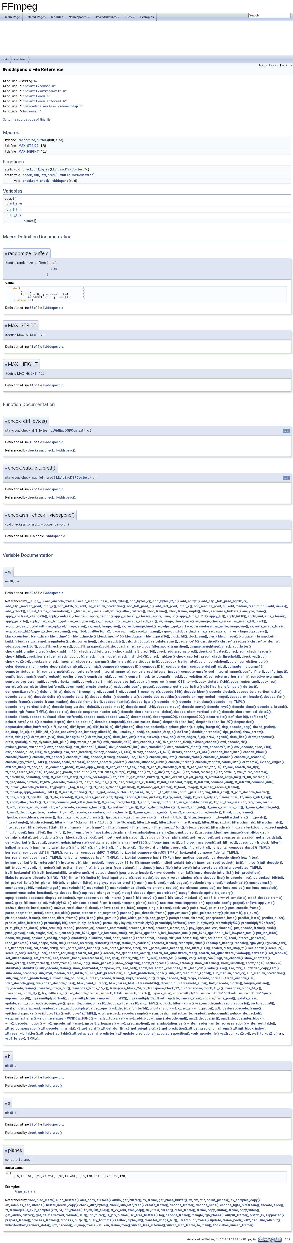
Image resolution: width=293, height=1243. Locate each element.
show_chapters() (257, 958)
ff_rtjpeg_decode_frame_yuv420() (135, 797)
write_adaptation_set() (168, 1023)
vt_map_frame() (86, 1225)
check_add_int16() (63, 651)
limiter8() (93, 877)
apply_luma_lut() (165, 616)
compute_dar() (177, 666)
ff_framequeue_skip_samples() (29, 1210)
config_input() (276, 671)
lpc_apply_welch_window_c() (176, 877)
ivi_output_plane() (104, 872)
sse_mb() (235, 968)
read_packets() (17, 943)
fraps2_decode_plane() (111, 832)
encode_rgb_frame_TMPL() (26, 762)
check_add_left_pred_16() (135, 651)
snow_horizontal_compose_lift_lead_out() (104, 968)
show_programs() (155, 963)
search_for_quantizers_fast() (174, 953)
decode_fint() (274, 697)
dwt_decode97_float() (90, 747)
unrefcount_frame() (194, 1220)
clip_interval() (120, 661)
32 (31, 308)
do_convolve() (66, 732)
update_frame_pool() (219, 998)
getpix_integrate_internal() (111, 842)
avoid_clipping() (148, 631)
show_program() (127, 963)
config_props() (74, 676)
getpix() (54, 842)
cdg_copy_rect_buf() (21, 646)
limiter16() (77, 877)
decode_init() (167, 702)
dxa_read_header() (77, 752)
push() (271, 928)
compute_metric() (55, 671)
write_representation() (228, 1023)
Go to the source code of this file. (27, 119)
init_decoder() (271, 862)
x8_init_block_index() (249, 1028)
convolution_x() (195, 676)
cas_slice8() (209, 641)
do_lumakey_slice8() (128, 732)
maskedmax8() (260, 882)
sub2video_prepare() (21, 973)
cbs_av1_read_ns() (234, 641)
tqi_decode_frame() (20, 988)
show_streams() (206, 963)
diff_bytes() (59, 727)
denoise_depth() (52, 722)
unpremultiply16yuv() (255, 993)
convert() (120, 676)
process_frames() (45, 1220)
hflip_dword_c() (149, 847)
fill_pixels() (257, 817)
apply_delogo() (101, 616)
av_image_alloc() (109, 621)
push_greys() (15, 933)
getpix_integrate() (75, 842)
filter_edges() (16, 827)
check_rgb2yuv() (162, 656)
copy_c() (143, 681)
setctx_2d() (129, 958)
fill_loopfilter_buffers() (230, 817)
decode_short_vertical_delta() (197, 712)
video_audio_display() (73, 1008)
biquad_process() (253, 631)
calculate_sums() (164, 641)
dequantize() (244, 722)
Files (128, 17)
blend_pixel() (135, 636)
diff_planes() (125, 727)
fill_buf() (179, 817)
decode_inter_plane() (195, 702)
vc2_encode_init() (208, 1003)
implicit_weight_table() (178, 862)
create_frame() (156, 1205)
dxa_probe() (53, 752)
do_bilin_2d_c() (42, 732)
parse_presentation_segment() (95, 913)
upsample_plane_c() (81, 1003)
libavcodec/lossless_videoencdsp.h (51, 106)
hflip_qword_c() (174, 847)
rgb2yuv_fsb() (275, 943)
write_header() (198, 1023)
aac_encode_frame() (61, 601)
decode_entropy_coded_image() (203, 697)
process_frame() (141, 928)
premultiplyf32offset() (258, 923)
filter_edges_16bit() (43, 827)
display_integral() (206, 727)
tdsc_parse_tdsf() (123, 983)
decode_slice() (16, 717)
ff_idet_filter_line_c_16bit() (134, 782)
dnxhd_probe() (264, 727)
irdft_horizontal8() (51, 872)
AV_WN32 (34, 297)
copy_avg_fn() (124, 681)
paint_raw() (198, 908)
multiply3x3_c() (60, 903)
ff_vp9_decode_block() (157, 807)
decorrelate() (216, 717)
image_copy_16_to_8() (122, 862)
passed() (127, 913)
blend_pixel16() (157, 636)
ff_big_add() (136, 772)
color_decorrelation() (22, 666)
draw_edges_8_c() (191, 737)
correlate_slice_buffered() (43, 686)
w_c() (102, 1013)
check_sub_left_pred (39, 175)
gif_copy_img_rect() (163, 842)
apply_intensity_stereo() (133, 616)
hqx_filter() (249, 857)
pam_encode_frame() (244, 908)
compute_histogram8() (23, 671)
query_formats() (101, 1220)
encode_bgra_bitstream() (239, 1205)
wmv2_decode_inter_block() (242, 1018)
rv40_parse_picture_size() (121, 948)
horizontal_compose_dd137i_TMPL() (33, 852)
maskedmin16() (74, 888)
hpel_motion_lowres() (191, 857)
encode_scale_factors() (67, 762)
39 (31, 593)
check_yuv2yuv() (17, 661)
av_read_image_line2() (139, 626)
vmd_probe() (203, 1008)
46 (31, 442)
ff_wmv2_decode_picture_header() (32, 812)
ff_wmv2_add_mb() (190, 807)
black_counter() (17, 636)
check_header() (259, 651)
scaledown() (257, 948)
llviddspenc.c (53, 308)
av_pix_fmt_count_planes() (208, 1200)
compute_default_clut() (208, 666)
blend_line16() (61, 636)
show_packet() (102, 963)
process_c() (85, 928)
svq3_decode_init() (140, 978)
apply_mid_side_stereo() (266, 616)
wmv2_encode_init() (58, 1023)
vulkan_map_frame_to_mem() (188, 1225)
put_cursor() (64, 933)
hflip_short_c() (198, 847)
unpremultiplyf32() (113, 998)
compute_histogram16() (246, 666)
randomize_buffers (33, 140)
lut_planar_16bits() (49, 882)
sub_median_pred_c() (229, 973)
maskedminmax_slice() (127, 888)
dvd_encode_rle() (233, 742)
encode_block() (255, 752)
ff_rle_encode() (61, 797)
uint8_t (12, 204)
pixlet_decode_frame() (22, 918)
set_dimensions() (18, 958)
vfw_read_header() (40, 1008)
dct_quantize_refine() (22, 691)
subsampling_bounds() (67, 978)
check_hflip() (15, 656)
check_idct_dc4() (71, 656)
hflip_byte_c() (124, 847)
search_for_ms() (61, 953)
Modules (57, 17)
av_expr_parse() (82, 621)
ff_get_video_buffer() (21, 782)
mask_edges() (177, 882)
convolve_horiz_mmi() (62, 681)
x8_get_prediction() (172, 1028)
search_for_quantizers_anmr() (126, 953)
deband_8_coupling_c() (142, 691)
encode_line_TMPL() (132, 757)
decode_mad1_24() (140, 707)
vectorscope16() (236, 1003)
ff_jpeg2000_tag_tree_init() (71, 787)
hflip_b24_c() (82, 847)
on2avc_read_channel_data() (76, 908)
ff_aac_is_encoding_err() (165, 767)
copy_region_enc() (245, 681)
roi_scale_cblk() (46, 948)
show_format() (38, 963)
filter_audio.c (24, 1192)
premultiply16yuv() (117, 923)
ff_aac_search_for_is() (204, 767)
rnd (62, 297)
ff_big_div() (156, 772)
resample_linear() (219, 943)
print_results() (51, 928)
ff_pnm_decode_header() (250, 792)
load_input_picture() (117, 877)
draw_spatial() (16, 742)
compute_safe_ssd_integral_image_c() (100, 671)
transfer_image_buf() (53, 988)
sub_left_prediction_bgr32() (145, 973)
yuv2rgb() (227, 1033)
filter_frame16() (94, 827)
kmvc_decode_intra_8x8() (214, 872)
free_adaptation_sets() (148, 832)
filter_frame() (70, 827)
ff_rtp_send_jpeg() (177, 797)
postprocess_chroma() (186, 918)
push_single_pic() (40, 933)
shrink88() (30, 968)
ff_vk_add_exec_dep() (127, 1210)
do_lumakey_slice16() (94, 732)
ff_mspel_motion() (73, 792)
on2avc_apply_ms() (260, 903)
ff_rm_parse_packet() (91, 797)
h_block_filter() (269, 842)
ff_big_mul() (175, 772)
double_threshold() (207, 732)
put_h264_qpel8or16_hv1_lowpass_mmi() (159, 933)
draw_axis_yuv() (43, 737)
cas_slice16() (189, 641)
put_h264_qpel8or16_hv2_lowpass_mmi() (223, 933)
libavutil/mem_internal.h (43, 101)
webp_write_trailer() (20, 1018)
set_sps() (112, 958)
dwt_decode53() (59, 747)
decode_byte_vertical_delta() (259, 691)
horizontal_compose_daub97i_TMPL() (241, 847)
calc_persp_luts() (111, 641)
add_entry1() (190, 601)
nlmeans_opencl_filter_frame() (96, 903)
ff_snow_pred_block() (118, 802)
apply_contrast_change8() (69, 616)
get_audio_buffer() (19, 1215)
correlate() (13, 686)
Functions (274, 65)
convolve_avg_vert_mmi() (24, 681)
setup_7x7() (187, 958)
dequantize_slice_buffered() (27, 727)
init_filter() (97, 1215)
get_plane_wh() (176, 837)
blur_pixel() (247, 636)
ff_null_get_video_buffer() (108, 792)
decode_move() (194, 707)
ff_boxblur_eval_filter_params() (243, 772)
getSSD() (140, 842)
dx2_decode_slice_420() (23, 752)
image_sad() (149, 862)
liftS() (63, 877)
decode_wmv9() (118, 717)
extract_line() (15, 767)
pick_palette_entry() (207, 913)
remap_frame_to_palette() (130, 943)
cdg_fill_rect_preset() (55, 646)
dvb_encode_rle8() (177, 742)
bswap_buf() (266, 636)
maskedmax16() (236, 882)
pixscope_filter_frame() (59, 918)
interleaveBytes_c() (208, 867)
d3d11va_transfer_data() (222, 686)
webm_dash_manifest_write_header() (177, 1013)
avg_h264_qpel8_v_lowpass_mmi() (44, 631)
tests (5, 59)
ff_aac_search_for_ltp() (241, 767)
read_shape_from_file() (48, 943)
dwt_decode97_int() (124, 747)
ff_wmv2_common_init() (224, 807)
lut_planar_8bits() (78, 882)
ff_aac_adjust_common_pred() (50, 767)
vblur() (189, 1003)
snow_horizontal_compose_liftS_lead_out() (172, 968)
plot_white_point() (134, 918)
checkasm (20, 59)
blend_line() (40, 636)
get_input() (106, 837)
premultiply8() (143, 923)
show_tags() (255, 963)
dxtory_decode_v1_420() (152, 752)
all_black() (79, 611)
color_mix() (92, 666)
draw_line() (238, 737)
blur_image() (227, 636)
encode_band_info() (226, 752)
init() (239, 862)
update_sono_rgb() (20, 1003)
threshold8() (170, 983)
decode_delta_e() (47, 697)
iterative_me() (78, 872)
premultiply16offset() (85, 923)
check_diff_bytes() (212, 651)
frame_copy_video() (244, 1210)
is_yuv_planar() (118, 1215)
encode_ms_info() (163, 757)
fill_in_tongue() (199, 817)
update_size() (247, 998)
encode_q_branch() (218, 757)
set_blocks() (278, 953)
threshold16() (148, 983)
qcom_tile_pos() (17, 938)
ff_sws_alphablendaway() (193, 802)
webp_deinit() (218, 1013)
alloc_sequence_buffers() (221, 611)
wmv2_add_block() (140, 1018)
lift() (53, 877)
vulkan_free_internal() (148, 1225)
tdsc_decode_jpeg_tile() (24, 983)
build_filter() (14, 641)
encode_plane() (190, 757)
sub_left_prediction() (106, 973)
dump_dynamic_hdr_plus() (49, 742)
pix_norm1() (233, 913)
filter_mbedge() (197, 827)
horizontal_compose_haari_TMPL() (147, 857)
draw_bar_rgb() (99, 737)
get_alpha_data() (18, 837)
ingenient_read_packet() (216, 862)
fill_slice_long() (41, 822)
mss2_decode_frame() (265, 898)
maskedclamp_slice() (206, 882)
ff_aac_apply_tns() (90, 767)
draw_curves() (148, 737)
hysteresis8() (71, 862)
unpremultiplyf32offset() (148, 998)
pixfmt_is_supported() (267, 1215)
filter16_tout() (101, 822)
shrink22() (274, 963)
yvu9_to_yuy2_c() (265, 1033)
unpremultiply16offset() (219, 993)
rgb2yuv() (257, 943)
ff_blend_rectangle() (202, 772)
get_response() (201, 837)
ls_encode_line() (238, 877)
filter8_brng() (147, 822)
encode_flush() (77, 757)
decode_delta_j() (75, 697)
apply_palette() (16, 621)
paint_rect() (218, 908)
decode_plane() (244, 707)
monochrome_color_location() (28, 893)
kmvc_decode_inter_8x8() (173, 872)
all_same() (96, 611)
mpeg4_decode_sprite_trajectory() (206, 893)
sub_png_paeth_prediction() (26, 978)
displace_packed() (150, 727)
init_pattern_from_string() (114, 867)
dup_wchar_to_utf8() (86, 742)
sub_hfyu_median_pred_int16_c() (63, 973)
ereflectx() (250, 762)
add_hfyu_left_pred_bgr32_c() (224, 601)
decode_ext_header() (246, 697)
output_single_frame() (154, 908)
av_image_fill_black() (250, 621)
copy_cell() (159, 681)
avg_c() (10, 631)
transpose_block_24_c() (128, 988)
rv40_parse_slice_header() (163, 948)
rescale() (241, 943)
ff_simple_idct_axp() (255, 797)
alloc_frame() (156, 611)
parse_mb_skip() (57, 913)
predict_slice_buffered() (24, 923)
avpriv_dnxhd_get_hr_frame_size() (188, 631)
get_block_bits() (45, 837)
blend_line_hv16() (110, 636)
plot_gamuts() (108, 918)
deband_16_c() (51, 691)
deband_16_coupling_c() (82, 691)
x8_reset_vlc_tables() (21, 1033)
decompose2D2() (192, 717)
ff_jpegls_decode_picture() (114, 787)
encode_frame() (103, 757)
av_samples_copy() (245, 1200)
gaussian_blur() (210, 832)
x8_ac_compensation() (22, 1028)
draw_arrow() (253, 732)
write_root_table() (261, 1023)
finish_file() (36, 832)
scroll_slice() (37, 953)
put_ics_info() (266, 933)
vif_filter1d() (138, 1008)
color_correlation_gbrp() (249, 661)
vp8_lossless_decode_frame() (238, 1008)
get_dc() (89, 837)
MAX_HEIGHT (29, 151)
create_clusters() (99, 686)
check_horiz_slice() (42, 656)
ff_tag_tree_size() (228, 802)
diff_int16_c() (103, 727)
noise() (153, 903)
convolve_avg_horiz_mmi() (229, 676)
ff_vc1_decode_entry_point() (27, 807)
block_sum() (197, 636)
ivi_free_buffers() (144, 1215)
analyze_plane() (254, 611)
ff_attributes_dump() (109, 772)
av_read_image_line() (104, 626)
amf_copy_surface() (95, 1200)
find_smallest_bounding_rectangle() (259, 827)
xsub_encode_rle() (205, 1033)
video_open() (101, 1008)
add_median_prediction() (247, 606)
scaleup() (275, 948)
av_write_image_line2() (267, 626)
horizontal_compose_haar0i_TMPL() (33, 857)
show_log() (81, 963)
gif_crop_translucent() (198, 842)
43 (31, 346)
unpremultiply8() (17, 998)
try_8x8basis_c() (54, 993)
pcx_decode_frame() (151, 913)
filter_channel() (243, 822)
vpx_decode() (62, 1225)
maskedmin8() (98, 888)
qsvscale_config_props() (51, 938)
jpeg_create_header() (135, 872)
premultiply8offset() (170, 923)
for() (61, 832)
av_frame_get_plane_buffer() (165, 1200)
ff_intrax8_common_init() (254, 782)
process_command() (111, 928)
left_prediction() (247, 872)
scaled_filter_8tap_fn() (229, 948)
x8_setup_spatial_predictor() (94, 1033)
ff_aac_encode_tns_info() (125, 767)
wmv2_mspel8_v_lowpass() (95, 1023)
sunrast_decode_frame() (105, 978)
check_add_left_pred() (96, 651)
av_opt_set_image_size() (67, 626)
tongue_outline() (256, 983)
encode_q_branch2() (250, 757)
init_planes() (145, 867)
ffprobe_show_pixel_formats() (80, 817)
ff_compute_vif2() (64, 777)
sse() (223, 968)
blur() (213, 636)
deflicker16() (238, 717)
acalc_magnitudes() (93, 601)
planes (29, 221)
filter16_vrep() (124, 822)
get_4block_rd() (256, 832)
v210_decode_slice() (114, 1003)
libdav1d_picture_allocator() (27, 877)
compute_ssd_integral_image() (156, 671)
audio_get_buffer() (126, 1200)
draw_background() (72, 737)
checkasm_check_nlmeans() (53, 661)
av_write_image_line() (231, 626)
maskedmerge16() (19, 888)
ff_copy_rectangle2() (95, 777)
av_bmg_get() (58, 621)
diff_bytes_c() (80, 727)
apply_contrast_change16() (26, 616)
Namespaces (78, 17)
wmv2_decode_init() (204, 1018)
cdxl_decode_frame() (119, 646)
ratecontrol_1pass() (151, 938)
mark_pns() (156, 882)
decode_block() (196, 691)
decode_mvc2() (219, 707)
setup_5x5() (168, 958)
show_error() (15, 963)
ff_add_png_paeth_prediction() (68, 772)
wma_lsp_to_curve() (109, 1018)
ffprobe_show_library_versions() (30, 817)
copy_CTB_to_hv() (183, 681)
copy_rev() (268, 681)
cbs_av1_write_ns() (264, 641)
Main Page (12, 17)
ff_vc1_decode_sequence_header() (78, 807)
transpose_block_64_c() (242, 988)
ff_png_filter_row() (214, 792)
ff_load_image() (186, 787)
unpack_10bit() (112, 993)
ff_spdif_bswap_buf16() (154, 802)
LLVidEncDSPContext (67, 169)
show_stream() (181, 963)
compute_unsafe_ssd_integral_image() (211, 671)
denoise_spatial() (80, 722)
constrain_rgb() (99, 676)
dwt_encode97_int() (217, 747)
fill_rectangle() (16, 822)
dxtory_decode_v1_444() (191, 752)
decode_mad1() (112, 707)
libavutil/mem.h (35, 96)
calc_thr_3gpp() (137, 641)
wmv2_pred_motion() (133, 1023)
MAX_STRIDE (28, 146)
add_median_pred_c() (210, 606)
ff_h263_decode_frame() (59, 782)
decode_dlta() (128, 697)
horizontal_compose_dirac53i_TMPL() (149, 852)
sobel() (212, 968)
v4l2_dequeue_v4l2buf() (262, 1220)
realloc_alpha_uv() (129, 1220)
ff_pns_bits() (15, 797)
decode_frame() (17, 702)
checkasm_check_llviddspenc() (51, 450)
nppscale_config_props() (225, 903)
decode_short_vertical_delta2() (246, 712)
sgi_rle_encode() (230, 958)
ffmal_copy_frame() (238, 812)
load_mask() (143, 877)
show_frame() (61, 963)
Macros (263, 65)
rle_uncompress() (18, 948)
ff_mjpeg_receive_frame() (219, 787)
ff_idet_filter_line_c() (95, 782)
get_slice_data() (268, 837)
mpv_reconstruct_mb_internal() (100, 898)
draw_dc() (168, 737)
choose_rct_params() (92, 661)
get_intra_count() (129, 837)
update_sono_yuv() (50, 1003)
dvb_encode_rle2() (117, 742)
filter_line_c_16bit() (169, 827)
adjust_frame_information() (48, 611)
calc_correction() (82, 641)
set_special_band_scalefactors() (78, 958)
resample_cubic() (192, 943)
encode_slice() (271, 1205)
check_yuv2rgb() (254, 656)
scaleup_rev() (15, 953)
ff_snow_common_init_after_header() (71, 802)
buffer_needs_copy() (62, 1205)
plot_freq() (87, 918)
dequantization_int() (179, 722)
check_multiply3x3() (133, 656)
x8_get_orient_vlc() (140, 1028)
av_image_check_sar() (140, 621)
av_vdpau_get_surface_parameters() (185, 626)
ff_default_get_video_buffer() (136, 777)
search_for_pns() (89, 953)
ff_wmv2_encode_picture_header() (194, 812)
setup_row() (206, 958)
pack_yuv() (181, 908)
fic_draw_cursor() (159, 1210)
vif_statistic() (160, 1008)
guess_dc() (247, 842)
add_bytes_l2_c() (166, 601)
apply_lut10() (236, 616)
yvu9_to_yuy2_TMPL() (21, 1038)
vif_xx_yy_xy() (182, 1008)
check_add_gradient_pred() (26, 651)
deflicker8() (259, 717)
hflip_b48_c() (103, 847)
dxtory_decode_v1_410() (112, 752)
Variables (287, 65)
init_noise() (46, 867)
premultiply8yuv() (201, 923)
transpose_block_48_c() (204, 988)
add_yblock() (15, 611)
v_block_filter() (171, 1003)
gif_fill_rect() (227, 842)
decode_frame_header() (49, 702)
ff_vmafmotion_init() (122, 807)
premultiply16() (55, 923)
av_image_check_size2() (214, 621)
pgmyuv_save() (179, 913)
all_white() (113, 611)
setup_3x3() (148, 958)
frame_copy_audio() (212, 1210)
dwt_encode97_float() (184, 747)
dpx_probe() (232, 732)
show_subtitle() (232, 963)
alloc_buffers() (133, 611)
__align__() (35, 601)
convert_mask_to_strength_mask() (155, 676)
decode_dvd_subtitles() (158, 697)
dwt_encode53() (153, 747)
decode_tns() (94, 717)
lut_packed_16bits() (268, 877)
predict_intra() (249, 918)
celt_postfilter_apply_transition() (162, 646)
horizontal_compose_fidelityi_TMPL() (209, 852)
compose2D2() (153, 666)
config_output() (49, 676)
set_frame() (42, 958)
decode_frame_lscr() (86, 702)
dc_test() (250, 686)
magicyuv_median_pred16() (115, 882)
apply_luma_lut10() (193, 616)
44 (31, 385)
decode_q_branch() (272, 707)
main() (142, 882)
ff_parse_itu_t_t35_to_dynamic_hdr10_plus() (164, 792)
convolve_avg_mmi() (266, 676)
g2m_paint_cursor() (182, 832)
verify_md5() (14, 1008)
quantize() (79, 938)
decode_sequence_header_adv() (95, 712)
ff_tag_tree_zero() (257, 802)
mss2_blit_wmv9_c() (141, 898)
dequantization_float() (144, 722)
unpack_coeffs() (137, 993)
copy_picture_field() (213, 681)
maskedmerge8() (48, 888)
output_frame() (236, 1215)
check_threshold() (226, 656)
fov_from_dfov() (79, 832)
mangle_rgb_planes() (208, 1215)
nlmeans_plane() (134, 903)
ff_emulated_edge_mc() (222, 777)
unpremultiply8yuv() (83, 998)
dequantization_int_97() (214, 722)
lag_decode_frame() (174, 1215)
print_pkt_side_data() (21, 928)
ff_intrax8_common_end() (213, 782)
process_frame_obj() (172, 928)
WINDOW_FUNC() (80, 1018)
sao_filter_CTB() (197, 948)
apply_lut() (217, 616)
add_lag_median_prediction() (102, 606)
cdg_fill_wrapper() (87, 646)
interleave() (183, 867)
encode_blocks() (18, 757)
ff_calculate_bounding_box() (27, 777)
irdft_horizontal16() (20, 872)
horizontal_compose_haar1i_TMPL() (90, 857)
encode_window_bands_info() (218, 762)
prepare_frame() (17, 1220)
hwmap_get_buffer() (20, 862)
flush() (52, 832)
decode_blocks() (222, 691)
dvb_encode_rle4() (147, 742)
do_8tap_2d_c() (17, 732)
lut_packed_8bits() (19, 882)
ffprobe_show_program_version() (130, 817)
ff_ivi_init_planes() (68, 1210)
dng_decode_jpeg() (237, 727)
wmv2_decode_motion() (23, 1023)
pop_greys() (158, 918)
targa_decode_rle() (171, 978)
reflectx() (102, 943)
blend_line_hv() (84, 636)
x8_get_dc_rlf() (113, 1028)
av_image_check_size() (176, 621)
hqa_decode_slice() (225, 857)
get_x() (40, 842)
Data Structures (106, 17)
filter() (60, 822)
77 (31, 489)
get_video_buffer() (19, 842)
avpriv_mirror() (227, 631)
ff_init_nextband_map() (174, 782)
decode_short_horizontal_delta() (146, 712)
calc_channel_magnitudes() (47, 641)
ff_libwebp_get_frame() (154, 787)
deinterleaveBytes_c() (22, 722)
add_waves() (277, 606)
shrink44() (13, 968)
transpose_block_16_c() (89, 988)
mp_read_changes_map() (101, 893)
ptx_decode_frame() (249, 928)
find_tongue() (15, 832)
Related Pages (35, 17)
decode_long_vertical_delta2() (75, 707)
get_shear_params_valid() (235, 837)
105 (32, 536)
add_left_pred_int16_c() (173, 606)
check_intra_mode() (101, 656)
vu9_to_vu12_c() (50, 1013)
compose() (110, 666)
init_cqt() (252, 862)
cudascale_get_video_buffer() (179, 686)
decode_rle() (58, 712)
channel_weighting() (205, 646)
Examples (147, 17)
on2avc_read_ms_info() (118, 908)
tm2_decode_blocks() (225, 983)
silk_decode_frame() (55, 968)
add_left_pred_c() (140, 606)
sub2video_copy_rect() (261, 968)
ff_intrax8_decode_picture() (27, 787)
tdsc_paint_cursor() (92, 983)
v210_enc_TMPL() (144, 1003)
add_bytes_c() (140, 601)
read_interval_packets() (247, 938)
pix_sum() (251, 913)
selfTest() (259, 953)
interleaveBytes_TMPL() (242, 867)
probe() (69, 928)
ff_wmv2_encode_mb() (150, 812)
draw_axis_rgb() (17, 737)
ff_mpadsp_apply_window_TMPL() (31, 792)
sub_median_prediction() (266, 973)
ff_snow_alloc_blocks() (23, 802)
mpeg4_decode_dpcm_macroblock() (150, 893)
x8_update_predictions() (137, 1033)
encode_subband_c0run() (147, 762)
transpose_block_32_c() (166, 988)
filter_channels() (269, 822)
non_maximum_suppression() (182, 903)
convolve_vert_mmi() (96, 681)
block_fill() (179, 636)
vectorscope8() (262, 1003)
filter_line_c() (142, 827)
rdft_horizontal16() (183, 938)
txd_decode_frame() (84, 993)
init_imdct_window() (20, 867)
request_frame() (164, 943)
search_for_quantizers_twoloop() (224, 953)
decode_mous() (169, 707)
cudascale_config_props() (134, 686)
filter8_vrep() (190, 822)
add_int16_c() (68, 606)
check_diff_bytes (36, 169)
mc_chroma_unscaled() (198, 888)
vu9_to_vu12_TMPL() (80, 1013)
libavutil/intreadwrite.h (43, 91)
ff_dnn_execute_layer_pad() (181, 777)
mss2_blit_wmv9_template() (225, 898)
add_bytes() (119, 601)
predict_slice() (273, 918)
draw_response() (261, 737)
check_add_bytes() (236, 646)
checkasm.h (30, 111)
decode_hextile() (116, 702)
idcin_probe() (93, 862)
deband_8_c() (113, 691)
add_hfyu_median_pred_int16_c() (30, 606)
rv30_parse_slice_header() (80, 948)
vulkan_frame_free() (114, 1225)
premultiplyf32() (227, 923)
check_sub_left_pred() (193, 656)
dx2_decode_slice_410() (252, 747)
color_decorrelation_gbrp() (61, 666)
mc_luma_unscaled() (261, 888)
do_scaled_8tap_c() (161, 732)
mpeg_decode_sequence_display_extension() (40, 898)
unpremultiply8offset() (49, 998)
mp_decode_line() (67, 893)
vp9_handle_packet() (21, 1013)
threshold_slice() (194, 983)
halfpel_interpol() (18, 847)
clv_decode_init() (146, 661)
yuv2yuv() (243, 1033)
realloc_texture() (80, 943)
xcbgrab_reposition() (173, 1033)
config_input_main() (20, 676)
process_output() (73, 1220)
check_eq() (237, 651)
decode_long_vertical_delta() (28, 707)
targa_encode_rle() (240, 978)
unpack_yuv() (161, 993)
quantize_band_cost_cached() (111, 938)
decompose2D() (165, 717)
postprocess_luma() (221, 918)
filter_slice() (220, 827)
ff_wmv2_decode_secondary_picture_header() (95, 812)
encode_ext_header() (48, 757)
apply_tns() (38, 621)
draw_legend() (217, 737)
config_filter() (253, 671)
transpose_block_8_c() (22, 993)
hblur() (66, 847)
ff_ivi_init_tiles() (96, 1210)
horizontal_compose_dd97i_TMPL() (90, 852)
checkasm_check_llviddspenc (45, 181)
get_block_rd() (70, 837)
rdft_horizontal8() (214, 938)
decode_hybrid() (143, 702)
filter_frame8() (119, 827)
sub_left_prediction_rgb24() (189, 973)
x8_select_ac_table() (55, 1033)
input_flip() (164, 867)
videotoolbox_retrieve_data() (27, 1225)
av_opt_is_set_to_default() (26, 626)
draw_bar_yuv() (124, 737)
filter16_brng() (77, 822)
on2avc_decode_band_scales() (29, 908)
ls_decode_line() (212, 877)
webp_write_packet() (245, 1013)
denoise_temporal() (110, 722)
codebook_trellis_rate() (179, 661)
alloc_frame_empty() (184, 611)
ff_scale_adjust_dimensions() (216, 797)
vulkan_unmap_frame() (236, 1225)
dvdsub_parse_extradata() (25, 747)
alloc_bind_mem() (40, 1200)
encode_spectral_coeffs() (107, 762)
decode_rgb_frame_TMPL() (26, 712)
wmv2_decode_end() (171, 1018)
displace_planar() (178, 727)
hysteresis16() (49, 862)
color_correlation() (213, 661)
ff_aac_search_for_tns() (24, 772)
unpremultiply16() (186, 993)
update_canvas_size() (184, 998)
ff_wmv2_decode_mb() (261, 807)
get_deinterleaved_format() (57, 1215)
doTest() (184, 732)
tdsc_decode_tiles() (59, 983)
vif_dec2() (120, 1008)
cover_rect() (74, 686)
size (59, 140)
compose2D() (130, 666)
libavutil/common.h (37, 86)
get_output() (154, 837)
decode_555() (171, 691)
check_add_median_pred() (177, 651)
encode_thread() (181, 762)
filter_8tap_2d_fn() (216, 822)
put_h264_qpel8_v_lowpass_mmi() (101, 933)
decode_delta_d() (19, 697)
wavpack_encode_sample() (127, 1013)
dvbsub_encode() (206, 742)
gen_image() (233, 832)
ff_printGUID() (37, 797)
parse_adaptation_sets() (24, 913)
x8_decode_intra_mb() (58, 1028)
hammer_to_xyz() (46, 847)
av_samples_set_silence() (25, 1205)
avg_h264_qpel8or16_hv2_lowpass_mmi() (102, 631)
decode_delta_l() (103, 697)
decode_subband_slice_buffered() (56, 717)
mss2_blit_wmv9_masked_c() (180, 898)
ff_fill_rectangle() (256, 777)
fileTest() (164, 817)
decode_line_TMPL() (229, 702)
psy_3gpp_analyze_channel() (211, 928)
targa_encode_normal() (205, 978)
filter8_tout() (169, 822)
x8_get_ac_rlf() (88, 1028)
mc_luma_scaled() (231, 888)
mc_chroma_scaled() (162, 888)
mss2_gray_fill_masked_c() (26, 903)
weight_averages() (51, 1018)
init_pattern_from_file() (74, 867)
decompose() (141, 717)
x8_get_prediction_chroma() (210, 1028)
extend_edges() (272, 762)
